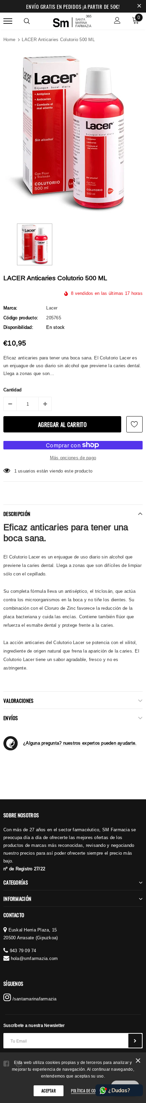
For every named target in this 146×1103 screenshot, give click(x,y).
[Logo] (72, 20)
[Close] (138, 1061)
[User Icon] (117, 21)
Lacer (51, 307)
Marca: (10, 307)
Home (9, 39)
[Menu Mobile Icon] (7, 21)
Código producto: (20, 317)
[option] (73, 133)
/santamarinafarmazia (33, 998)
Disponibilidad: (18, 327)
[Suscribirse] (135, 1041)
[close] (139, 6)
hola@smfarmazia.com (34, 958)
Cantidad (12, 389)
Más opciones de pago (73, 457)
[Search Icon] (27, 21)
